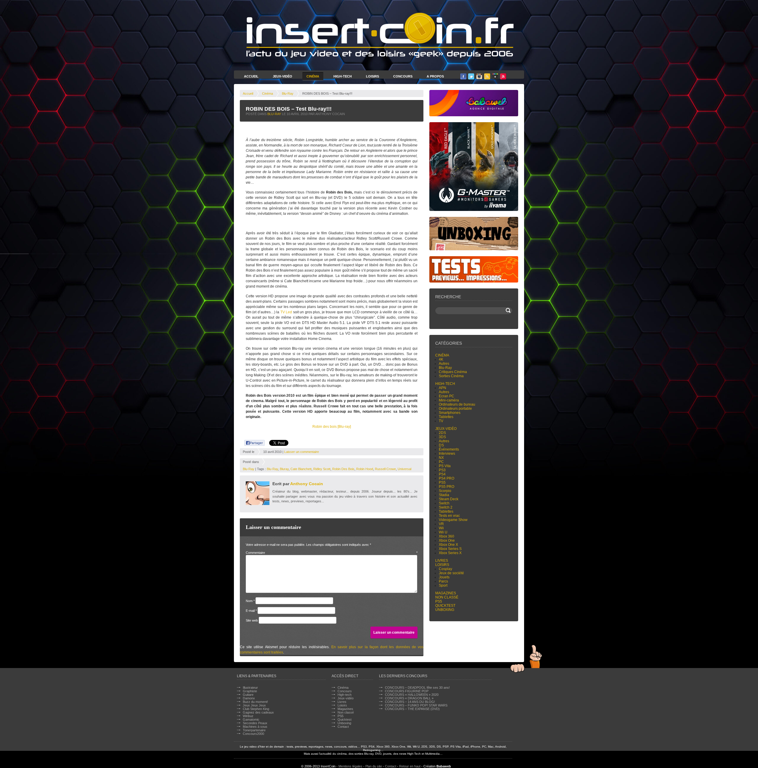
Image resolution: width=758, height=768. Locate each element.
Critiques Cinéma (453, 372)
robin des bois (343, 469)
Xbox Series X (450, 553)
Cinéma (312, 76)
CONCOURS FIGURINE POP (406, 691)
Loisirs (372, 76)
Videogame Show (453, 520)
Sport (443, 585)
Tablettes (446, 417)
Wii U (443, 532)
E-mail (251, 610)
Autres (444, 364)
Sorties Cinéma (451, 376)
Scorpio (445, 491)
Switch (444, 503)
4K (441, 359)
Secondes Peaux (255, 723)
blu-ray (272, 469)
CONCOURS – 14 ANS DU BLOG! (410, 702)
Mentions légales (350, 766)
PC (441, 462)
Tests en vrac (449, 516)
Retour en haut (409, 766)
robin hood (364, 469)
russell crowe (385, 469)
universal (404, 469)
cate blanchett (300, 469)
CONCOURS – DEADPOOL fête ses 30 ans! (417, 687)
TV (441, 421)
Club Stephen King (256, 709)
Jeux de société (451, 573)
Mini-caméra (449, 400)
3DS (442, 437)
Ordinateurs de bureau (457, 404)
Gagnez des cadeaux (258, 712)
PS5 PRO (446, 487)
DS (441, 445)
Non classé (446, 597)
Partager (251, 442)
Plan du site (373, 766)
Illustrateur (250, 687)
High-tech (445, 384)
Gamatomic (251, 719)
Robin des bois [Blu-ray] (331, 427)
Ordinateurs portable (455, 408)
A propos (435, 76)
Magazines (445, 593)
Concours (402, 76)
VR (441, 524)
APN (442, 388)
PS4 (442, 474)
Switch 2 (445, 507)
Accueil (251, 76)
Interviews (447, 453)
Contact (343, 726)
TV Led (286, 312)
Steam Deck (448, 499)
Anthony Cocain (306, 483)
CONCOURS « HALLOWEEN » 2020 (412, 694)
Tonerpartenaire (254, 730)
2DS (442, 433)
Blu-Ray (287, 93)
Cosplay (445, 569)
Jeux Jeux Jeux (254, 705)
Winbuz (248, 716)
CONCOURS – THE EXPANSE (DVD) (412, 709)
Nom (250, 601)
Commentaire (331, 552)
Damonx (249, 698)
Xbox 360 (446, 536)
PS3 (442, 470)
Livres (441, 561)
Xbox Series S (450, 549)
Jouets (444, 577)
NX (441, 458)
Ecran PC (446, 396)
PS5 (442, 482)
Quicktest (445, 606)
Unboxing (444, 610)
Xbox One (447, 540)
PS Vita (445, 466)
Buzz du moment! (255, 702)
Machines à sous (255, 726)
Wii (441, 528)
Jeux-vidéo (446, 429)
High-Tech (342, 76)
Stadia (444, 495)
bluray (284, 469)
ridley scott (321, 469)
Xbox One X (448, 545)
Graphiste (250, 691)
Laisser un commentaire (301, 452)
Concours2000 (253, 733)
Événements (449, 449)
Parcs (443, 581)
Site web (252, 620)
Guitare (248, 694)
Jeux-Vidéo (282, 76)
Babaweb (443, 766)
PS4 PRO (446, 478)
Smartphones (449, 413)
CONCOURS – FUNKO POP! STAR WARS (416, 705)
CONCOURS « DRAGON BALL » (409, 698)
